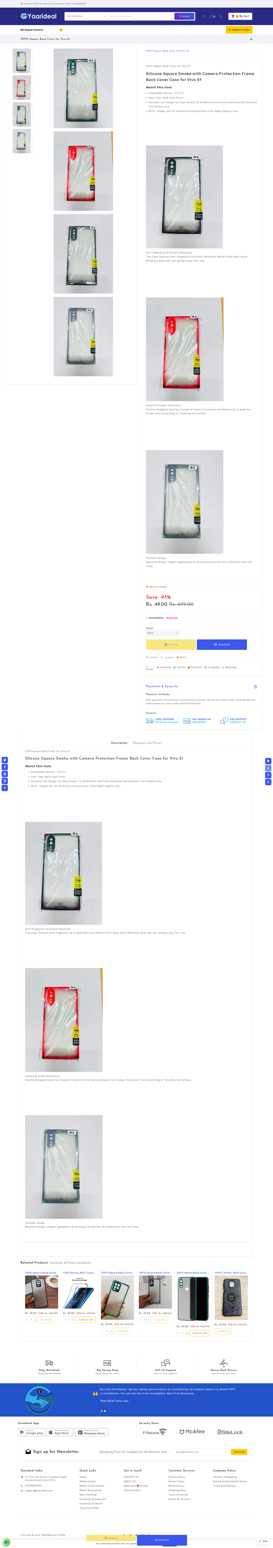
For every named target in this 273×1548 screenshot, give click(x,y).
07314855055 (33, 1485)
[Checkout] (268, 761)
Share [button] (149, 669)
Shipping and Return (147, 743)
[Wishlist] (268, 775)
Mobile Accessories (91, 1490)
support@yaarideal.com (39, 1490)
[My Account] (268, 768)
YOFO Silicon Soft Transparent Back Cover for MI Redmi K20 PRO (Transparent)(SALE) (79, 1273)
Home (83, 1477)
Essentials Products (91, 1503)
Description (119, 743)
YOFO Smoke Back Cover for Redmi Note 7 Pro (193, 1273)
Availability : (157, 618)
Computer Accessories (93, 1499)
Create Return (132, 1490)
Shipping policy (177, 1490)
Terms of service (178, 1494)
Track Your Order (89, 1508)
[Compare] (268, 782)
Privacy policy (177, 1477)
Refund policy (177, 1486)
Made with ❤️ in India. (136, 1486)
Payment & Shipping (225, 1477)
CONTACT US (131, 1477)
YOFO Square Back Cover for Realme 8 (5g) (117, 1273)
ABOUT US (130, 1481)
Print (183, 657)
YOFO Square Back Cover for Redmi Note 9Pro (41, 1273)
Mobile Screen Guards (92, 1486)
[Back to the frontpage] (251, 39)
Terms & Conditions (224, 1486)
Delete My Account (180, 1499)
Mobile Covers (88, 1481)
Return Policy (176, 1481)
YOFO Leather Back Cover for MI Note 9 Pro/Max (231, 1273)
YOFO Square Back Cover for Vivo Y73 (155, 1273)
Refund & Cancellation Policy (230, 1481)
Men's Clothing (88, 1494)
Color (150, 628)
